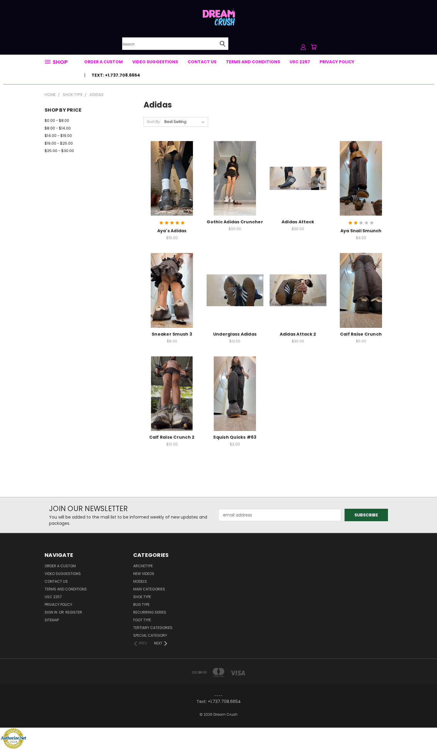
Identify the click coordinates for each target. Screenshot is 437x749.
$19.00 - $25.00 (59, 143)
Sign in (51, 612)
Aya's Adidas (172, 231)
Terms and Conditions (253, 62)
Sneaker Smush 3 (172, 334)
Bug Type (141, 604)
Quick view (171, 166)
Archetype (143, 565)
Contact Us (202, 62)
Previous (421, 730)
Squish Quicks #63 (234, 437)
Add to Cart (172, 188)
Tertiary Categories (152, 627)
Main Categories (149, 589)
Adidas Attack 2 (298, 334)
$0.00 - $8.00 (57, 120)
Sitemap (52, 619)
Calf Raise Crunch (361, 334)
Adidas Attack (298, 222)
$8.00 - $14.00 (58, 128)
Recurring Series (149, 612)
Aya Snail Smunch (361, 231)
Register (73, 612)
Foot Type (142, 619)
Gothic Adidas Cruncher (235, 222)
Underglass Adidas (235, 334)
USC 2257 (300, 62)
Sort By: (154, 121)
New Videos (143, 573)
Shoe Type (142, 596)
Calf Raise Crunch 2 (172, 437)
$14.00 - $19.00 (58, 135)
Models (140, 581)
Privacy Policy (337, 62)
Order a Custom (103, 62)
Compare (170, 177)
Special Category (150, 635)
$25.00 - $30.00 (59, 151)
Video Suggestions (155, 62)
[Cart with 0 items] (314, 47)
